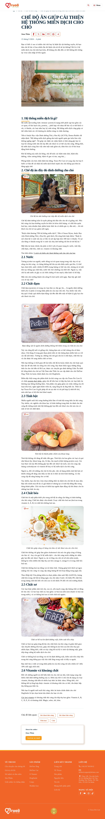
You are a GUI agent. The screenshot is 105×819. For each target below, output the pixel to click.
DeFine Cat (34, 770)
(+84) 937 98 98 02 (87, 766)
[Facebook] (80, 793)
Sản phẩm (58, 774)
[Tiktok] (92, 793)
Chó (53, 720)
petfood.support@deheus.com (89, 772)
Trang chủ (58, 766)
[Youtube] (84, 793)
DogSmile (33, 778)
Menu (98, 5)
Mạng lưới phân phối (62, 786)
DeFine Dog (34, 766)
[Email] (48, 34)
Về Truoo (57, 770)
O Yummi (33, 774)
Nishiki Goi (34, 786)
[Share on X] (38, 34)
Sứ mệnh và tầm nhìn (13, 774)
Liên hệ (57, 790)
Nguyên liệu (59, 778)
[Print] (53, 34)
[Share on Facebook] (33, 34)
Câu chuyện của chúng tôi (15, 766)
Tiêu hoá (43, 720)
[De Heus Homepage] (12, 5)
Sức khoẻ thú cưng (47, 715)
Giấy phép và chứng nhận (15, 782)
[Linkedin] (43, 34)
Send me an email (33, 738)
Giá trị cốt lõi (10, 770)
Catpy (32, 782)
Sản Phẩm (9, 778)
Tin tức (57, 782)
